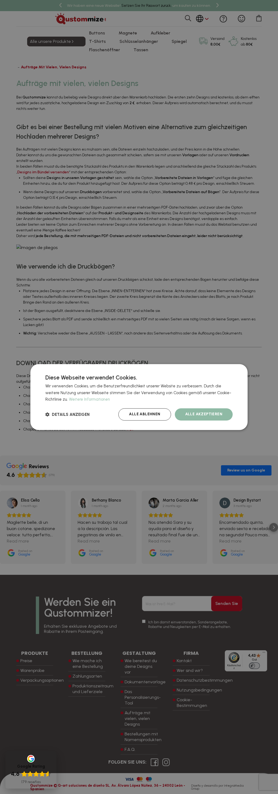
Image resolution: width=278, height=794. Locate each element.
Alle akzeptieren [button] (203, 414)
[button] (67, 414)
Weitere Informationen (89, 399)
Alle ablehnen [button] (144, 414)
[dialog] (139, 397)
